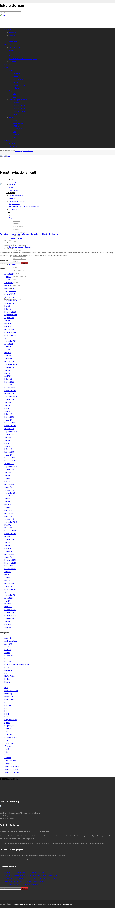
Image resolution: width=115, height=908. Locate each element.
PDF (5, 702)
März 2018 (8, 449)
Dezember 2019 (10, 388)
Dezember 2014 (10, 531)
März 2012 (8, 580)
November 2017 (10, 461)
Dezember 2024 (10, 294)
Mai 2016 (7, 504)
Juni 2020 (7, 373)
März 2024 (8, 309)
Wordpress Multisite (11, 766)
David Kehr (10, 243)
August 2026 (9, 274)
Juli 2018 (7, 437)
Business (7, 650)
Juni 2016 (7, 502)
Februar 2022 (9, 329)
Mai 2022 (7, 326)
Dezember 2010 (10, 610)
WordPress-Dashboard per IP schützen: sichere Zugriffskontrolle (25, 881)
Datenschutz (9, 661)
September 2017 (10, 467)
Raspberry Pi (9, 726)
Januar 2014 (8, 557)
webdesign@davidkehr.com (24, 151)
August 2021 (9, 344)
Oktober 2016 (9, 490)
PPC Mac (7, 717)
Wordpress (8, 764)
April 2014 (8, 551)
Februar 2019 (9, 417)
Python (7, 723)
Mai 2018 (7, 443)
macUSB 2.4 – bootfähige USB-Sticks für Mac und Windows (24, 872)
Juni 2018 (7, 440)
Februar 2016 (9, 513)
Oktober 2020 (9, 361)
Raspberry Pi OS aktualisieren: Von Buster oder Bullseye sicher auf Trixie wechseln (31, 875)
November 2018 (10, 426)
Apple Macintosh (10, 641)
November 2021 (10, 335)
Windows (7, 758)
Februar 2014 (9, 554)
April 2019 (8, 411)
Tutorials (7, 746)
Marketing (8, 694)
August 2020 (9, 367)
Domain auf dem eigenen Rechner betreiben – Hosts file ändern (29, 234)
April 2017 (8, 478)
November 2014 (10, 534)
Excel (6, 673)
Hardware (7, 682)
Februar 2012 (9, 583)
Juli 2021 (7, 347)
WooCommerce (10, 761)
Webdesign (23, 245)
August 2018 (9, 434)
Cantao (7, 653)
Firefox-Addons (9, 676)
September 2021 (10, 341)
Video (6, 752)
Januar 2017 (8, 487)
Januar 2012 (8, 586)
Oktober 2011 (9, 592)
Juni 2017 (7, 475)
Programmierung (10, 720)
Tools (6, 740)
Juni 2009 (7, 621)
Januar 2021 (8, 359)
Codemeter (8, 656)
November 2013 (10, 563)
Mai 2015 (7, 525)
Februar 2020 (9, 382)
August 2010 (9, 613)
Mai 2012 (7, 575)
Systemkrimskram (11, 737)
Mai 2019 (7, 408)
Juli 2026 (7, 277)
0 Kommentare (9, 248)
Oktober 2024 (9, 297)
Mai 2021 (7, 353)
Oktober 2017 (9, 464)
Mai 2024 (7, 306)
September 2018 (10, 432)
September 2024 (10, 300)
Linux (6, 688)
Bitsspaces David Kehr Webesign (24, 904)
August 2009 (9, 618)
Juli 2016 (7, 499)
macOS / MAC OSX (12, 245)
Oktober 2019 (9, 394)
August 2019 (9, 399)
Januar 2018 (8, 455)
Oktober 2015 (9, 519)
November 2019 (10, 391)
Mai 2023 (7, 323)
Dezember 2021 (10, 332)
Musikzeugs (8, 696)
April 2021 (8, 356)
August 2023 (9, 318)
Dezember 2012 (10, 569)
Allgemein (8, 638)
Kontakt (51, 904)
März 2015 (8, 528)
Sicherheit (8, 734)
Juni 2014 (7, 545)
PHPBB (7, 711)
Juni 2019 (7, 405)
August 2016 (9, 496)
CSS (6, 658)
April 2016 (8, 507)
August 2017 (9, 470)
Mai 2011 (7, 604)
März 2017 (8, 481)
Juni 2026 (7, 280)
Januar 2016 (8, 516)
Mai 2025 (7, 286)
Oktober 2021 (9, 338)
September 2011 (10, 595)
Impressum (58, 904)
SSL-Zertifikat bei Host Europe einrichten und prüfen (21, 884)
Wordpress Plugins (11, 769)
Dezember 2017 (10, 458)
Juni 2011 (7, 601)
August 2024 (9, 303)
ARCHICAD (8, 644)
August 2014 (9, 540)
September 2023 (10, 315)
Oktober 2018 (9, 429)
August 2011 (9, 598)
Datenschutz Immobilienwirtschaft (17, 664)
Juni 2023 (7, 321)
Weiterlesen (4, 260)
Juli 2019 (7, 402)
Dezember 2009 (10, 615)
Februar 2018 (9, 452)
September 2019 (10, 396)
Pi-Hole (7, 714)
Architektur (8, 647)
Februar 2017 (9, 484)
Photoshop (8, 705)
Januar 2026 (8, 283)
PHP (6, 708)
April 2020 (8, 376)
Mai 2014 (7, 548)
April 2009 (8, 627)
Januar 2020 (8, 385)
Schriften (7, 728)
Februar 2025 (9, 289)
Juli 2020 (7, 370)
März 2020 (8, 379)
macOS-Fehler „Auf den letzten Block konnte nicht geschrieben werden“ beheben (30, 878)
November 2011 (10, 589)
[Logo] (2, 15)
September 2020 (10, 364)
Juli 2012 (7, 572)
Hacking (7, 679)
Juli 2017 (7, 472)
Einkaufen (8, 670)
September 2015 (10, 522)
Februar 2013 (9, 566)
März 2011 (8, 607)
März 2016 (8, 510)
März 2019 (8, 414)
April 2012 (8, 577)
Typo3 (6, 749)
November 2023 (10, 312)
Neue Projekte (9, 699)
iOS (5, 685)
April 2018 (8, 446)
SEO (6, 731)
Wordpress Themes (11, 772)
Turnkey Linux (9, 743)
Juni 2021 (7, 350)
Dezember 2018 (10, 423)
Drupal (6, 667)
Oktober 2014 (9, 537)
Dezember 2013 (10, 560)
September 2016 (10, 493)
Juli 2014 (7, 542)
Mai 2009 (7, 624)
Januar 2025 (8, 291)
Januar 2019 (8, 420)
